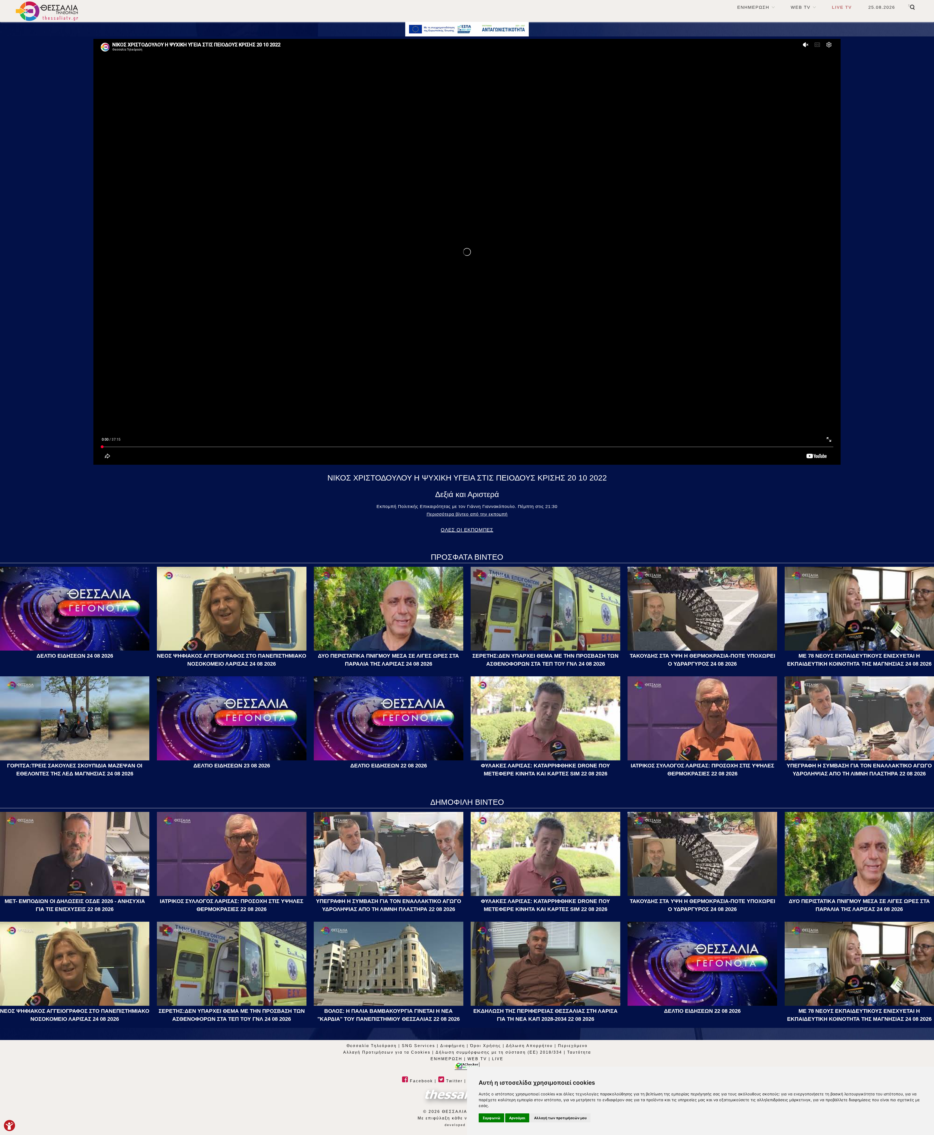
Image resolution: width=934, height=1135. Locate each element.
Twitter (453, 1081)
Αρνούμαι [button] (517, 1118)
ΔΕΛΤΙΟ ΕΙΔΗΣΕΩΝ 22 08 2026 (388, 766)
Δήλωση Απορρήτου (529, 1046)
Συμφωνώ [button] (491, 1118)
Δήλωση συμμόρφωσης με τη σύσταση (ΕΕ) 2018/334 (499, 1052)
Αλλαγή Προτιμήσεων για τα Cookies (387, 1052)
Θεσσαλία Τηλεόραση (372, 1046)
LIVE (497, 1059)
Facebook (420, 1081)
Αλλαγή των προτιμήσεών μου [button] (560, 1118)
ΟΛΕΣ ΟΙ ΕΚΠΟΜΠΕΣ (467, 530)
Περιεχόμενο (573, 1046)
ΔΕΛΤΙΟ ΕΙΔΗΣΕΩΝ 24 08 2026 (74, 656)
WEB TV (800, 7)
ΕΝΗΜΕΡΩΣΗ (753, 7)
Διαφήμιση (452, 1046)
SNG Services (418, 1046)
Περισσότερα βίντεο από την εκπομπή (467, 514)
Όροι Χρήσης (485, 1046)
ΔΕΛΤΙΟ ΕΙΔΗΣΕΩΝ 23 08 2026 (231, 766)
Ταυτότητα (579, 1052)
